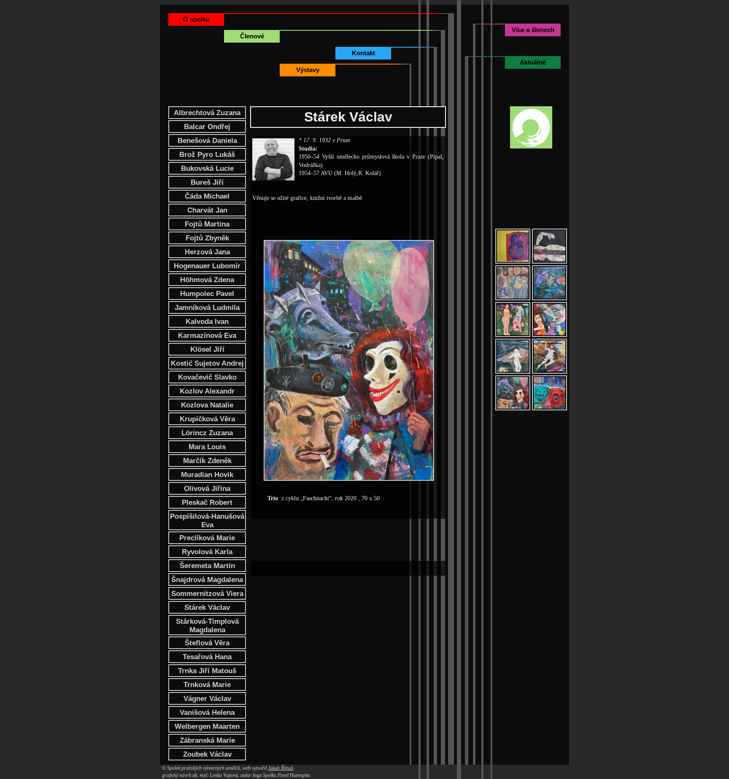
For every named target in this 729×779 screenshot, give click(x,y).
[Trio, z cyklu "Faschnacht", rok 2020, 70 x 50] (512, 392)
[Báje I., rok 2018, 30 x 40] (512, 356)
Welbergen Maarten (207, 726)
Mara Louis (207, 447)
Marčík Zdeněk (207, 461)
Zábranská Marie (207, 740)
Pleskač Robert (207, 503)
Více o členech (533, 29)
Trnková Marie (207, 685)
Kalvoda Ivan (207, 322)
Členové (252, 36)
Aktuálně (533, 62)
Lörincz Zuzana (207, 433)
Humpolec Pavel (207, 294)
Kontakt (363, 53)
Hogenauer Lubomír (207, 266)
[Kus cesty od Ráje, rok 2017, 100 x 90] (512, 319)
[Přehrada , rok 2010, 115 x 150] (549, 282)
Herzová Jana (207, 252)
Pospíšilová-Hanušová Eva (207, 520)
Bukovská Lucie (207, 168)
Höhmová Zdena (207, 280)
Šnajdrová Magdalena (207, 580)
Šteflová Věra (207, 643)
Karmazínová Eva (207, 336)
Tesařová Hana (207, 657)
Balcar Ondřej (207, 127)
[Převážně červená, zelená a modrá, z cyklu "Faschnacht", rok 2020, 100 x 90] (549, 392)
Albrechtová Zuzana (207, 113)
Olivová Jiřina (207, 489)
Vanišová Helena (207, 713)
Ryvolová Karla (207, 552)
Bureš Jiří (207, 182)
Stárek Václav (207, 608)
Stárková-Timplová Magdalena (207, 625)
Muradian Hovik (207, 475)
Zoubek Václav (207, 754)
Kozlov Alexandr (207, 391)
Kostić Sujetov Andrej (207, 363)
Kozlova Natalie (207, 405)
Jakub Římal (280, 768)
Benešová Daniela (207, 141)
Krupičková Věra (207, 419)
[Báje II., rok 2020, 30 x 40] (549, 356)
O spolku (196, 19)
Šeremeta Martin (207, 566)
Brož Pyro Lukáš (207, 155)
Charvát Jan (207, 210)
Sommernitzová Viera (207, 594)
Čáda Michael (207, 196)
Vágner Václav (207, 699)
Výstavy (307, 69)
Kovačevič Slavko (207, 377)
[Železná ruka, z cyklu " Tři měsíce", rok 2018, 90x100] (549, 319)
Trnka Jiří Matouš (207, 671)
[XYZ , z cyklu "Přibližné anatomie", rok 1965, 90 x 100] (549, 246)
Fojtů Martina (207, 224)
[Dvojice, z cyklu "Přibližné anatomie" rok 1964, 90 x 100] (512, 246)
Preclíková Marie (207, 538)
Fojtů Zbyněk (207, 238)
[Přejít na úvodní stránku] (531, 127)
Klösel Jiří (207, 349)
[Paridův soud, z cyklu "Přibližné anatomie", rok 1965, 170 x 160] (512, 282)
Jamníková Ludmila (207, 308)
